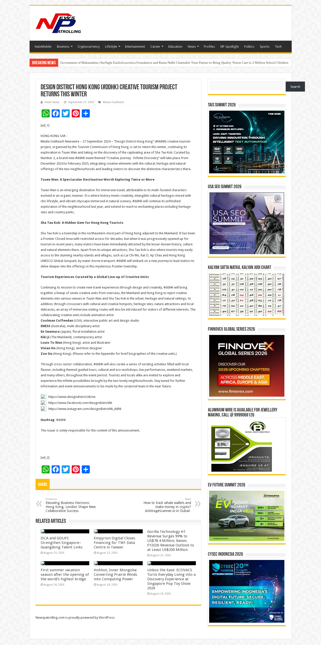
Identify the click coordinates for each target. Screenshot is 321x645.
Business (63, 46)
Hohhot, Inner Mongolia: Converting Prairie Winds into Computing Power (115, 574)
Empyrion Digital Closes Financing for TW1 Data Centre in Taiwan (114, 542)
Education (175, 46)
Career (155, 46)
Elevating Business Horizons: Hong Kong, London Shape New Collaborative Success (71, 505)
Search (295, 87)
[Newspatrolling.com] (58, 22)
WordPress (107, 617)
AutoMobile (43, 46)
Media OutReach (113, 102)
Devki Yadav (52, 102)
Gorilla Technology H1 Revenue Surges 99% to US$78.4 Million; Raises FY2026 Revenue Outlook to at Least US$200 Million (170, 540)
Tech (278, 46)
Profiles (209, 46)
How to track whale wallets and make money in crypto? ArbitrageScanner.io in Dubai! (167, 505)
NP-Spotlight (229, 46)
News (192, 46)
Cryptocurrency (88, 46)
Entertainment (135, 46)
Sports (264, 46)
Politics (249, 46)
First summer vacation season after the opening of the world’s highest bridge (65, 574)
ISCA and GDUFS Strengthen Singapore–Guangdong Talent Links (62, 542)
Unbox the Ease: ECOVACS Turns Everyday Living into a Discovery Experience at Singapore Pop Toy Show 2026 (171, 579)
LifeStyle (111, 46)
